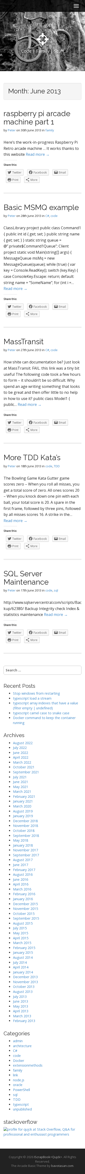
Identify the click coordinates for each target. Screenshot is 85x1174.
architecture (22, 1046)
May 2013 (20, 1006)
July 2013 (20, 996)
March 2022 (22, 762)
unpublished (22, 1109)
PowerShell (21, 1089)
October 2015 (23, 913)
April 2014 (20, 967)
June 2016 (20, 879)
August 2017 (23, 860)
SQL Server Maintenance (26, 577)
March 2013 (22, 1016)
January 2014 (23, 972)
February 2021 (24, 796)
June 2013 (20, 1001)
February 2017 (24, 869)
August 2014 (23, 957)
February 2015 (24, 947)
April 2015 (20, 938)
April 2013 (20, 1011)
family (49, 130)
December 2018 (25, 821)
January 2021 (23, 801)
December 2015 (25, 904)
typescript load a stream (32, 698)
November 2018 (25, 825)
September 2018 (26, 835)
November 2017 (25, 850)
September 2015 (26, 918)
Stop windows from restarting (36, 693)
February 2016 (24, 894)
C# (47, 216)
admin (18, 1041)
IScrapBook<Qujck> (48, 1157)
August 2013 (23, 991)
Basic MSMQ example (41, 207)
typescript (21, 1104)
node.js (18, 1080)
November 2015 (25, 908)
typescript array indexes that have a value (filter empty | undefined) (45, 705)
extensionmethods (27, 1065)
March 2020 (22, 806)
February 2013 (24, 1020)
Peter (12, 130)
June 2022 (20, 752)
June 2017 (20, 864)
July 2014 (20, 962)
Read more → (38, 154)
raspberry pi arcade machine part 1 (37, 117)
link (15, 1075)
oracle (17, 1084)
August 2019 (23, 811)
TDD (57, 466)
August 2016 (23, 874)
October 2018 (23, 830)
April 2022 (20, 757)
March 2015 (22, 942)
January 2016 (23, 899)
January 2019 (23, 816)
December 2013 (25, 977)
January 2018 (23, 845)
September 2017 (26, 855)
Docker (18, 1060)
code (54, 216)
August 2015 (23, 923)
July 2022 (20, 747)
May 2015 (20, 933)
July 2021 (20, 777)
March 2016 (22, 889)
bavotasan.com (62, 1166)
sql (56, 590)
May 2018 (20, 840)
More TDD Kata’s (32, 457)
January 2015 (23, 952)
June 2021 (20, 782)
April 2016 (20, 884)
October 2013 (23, 986)
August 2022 (23, 743)
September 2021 (26, 772)
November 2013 (25, 982)
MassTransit (24, 341)
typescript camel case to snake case (41, 713)
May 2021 (20, 786)
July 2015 (20, 928)
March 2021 (22, 791)
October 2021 (23, 767)
